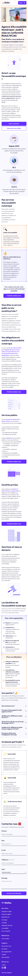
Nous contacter (14, 124)
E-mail (4, 850)
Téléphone (8, 860)
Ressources (5, 962)
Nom (3, 840)
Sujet (3, 869)
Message (4, 878)
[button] (14, 706)
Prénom (4, 831)
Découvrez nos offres (14, 128)
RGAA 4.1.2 (10, 438)
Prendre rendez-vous (14, 296)
